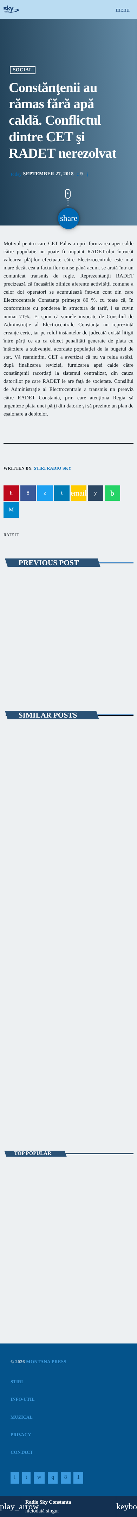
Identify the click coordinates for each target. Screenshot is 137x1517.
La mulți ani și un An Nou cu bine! (74, 1238)
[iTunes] (39, 1478)
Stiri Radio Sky (52, 468)
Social (22, 70)
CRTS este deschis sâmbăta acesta (62, 597)
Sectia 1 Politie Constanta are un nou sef (56, 1269)
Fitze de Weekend (34, 1109)
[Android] (78, 1478)
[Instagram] (53, 1478)
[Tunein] (15, 1478)
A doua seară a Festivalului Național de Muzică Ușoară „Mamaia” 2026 (63, 835)
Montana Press (46, 1361)
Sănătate (23, 584)
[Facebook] (66, 1478)
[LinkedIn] (26, 1478)
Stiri (18, 819)
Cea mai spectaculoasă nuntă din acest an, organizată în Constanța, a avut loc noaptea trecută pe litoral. (69, 1176)
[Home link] (11, 9)
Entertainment (30, 1098)
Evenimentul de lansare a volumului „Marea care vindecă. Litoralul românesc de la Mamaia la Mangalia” (67, 976)
